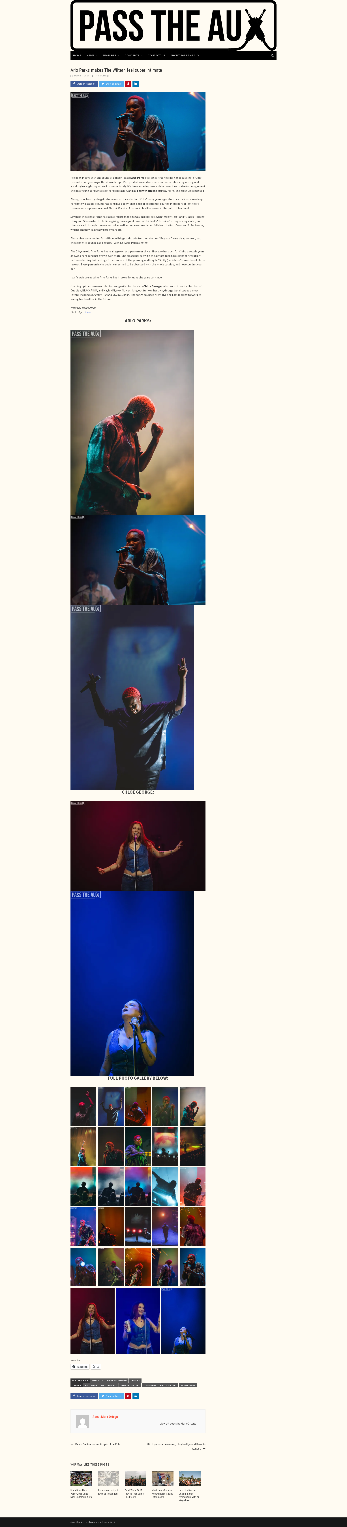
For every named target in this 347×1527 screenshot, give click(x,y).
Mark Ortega (102, 75)
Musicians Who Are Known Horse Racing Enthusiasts (162, 1493)
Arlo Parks (91, 1385)
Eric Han (87, 312)
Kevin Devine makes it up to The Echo (98, 1444)
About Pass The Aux (184, 55)
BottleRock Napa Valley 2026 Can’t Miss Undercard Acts (81, 1493)
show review (188, 1385)
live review (150, 1385)
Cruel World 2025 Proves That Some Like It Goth (134, 1493)
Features (109, 55)
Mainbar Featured (117, 1380)
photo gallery (168, 1385)
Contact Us (156, 55)
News (90, 55)
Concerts (132, 55)
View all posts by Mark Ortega (180, 1423)
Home (77, 55)
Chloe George (109, 1385)
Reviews (135, 1380)
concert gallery (130, 1385)
